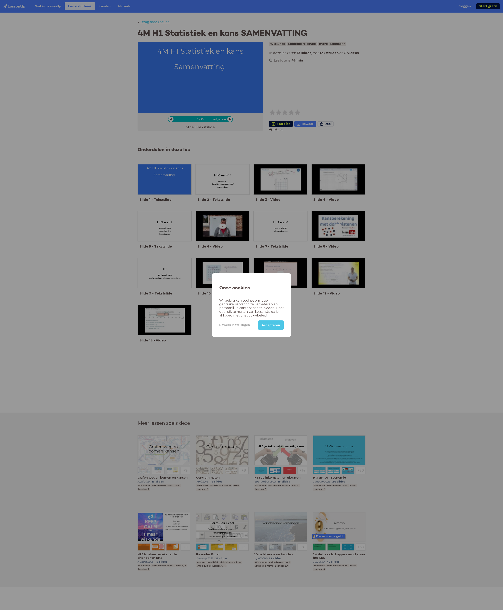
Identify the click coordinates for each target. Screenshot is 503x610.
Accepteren (271, 325)
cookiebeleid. (257, 315)
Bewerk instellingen (234, 325)
